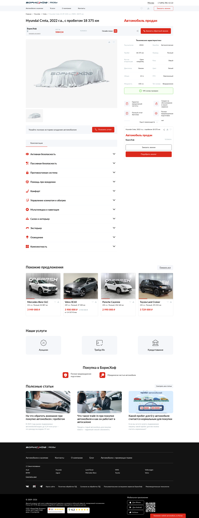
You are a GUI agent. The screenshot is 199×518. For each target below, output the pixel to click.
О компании (66, 8)
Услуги (52, 8)
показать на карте (34, 33)
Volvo (147, 473)
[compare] (148, 8)
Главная (28, 14)
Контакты (81, 8)
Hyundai (37, 14)
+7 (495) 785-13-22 (165, 3)
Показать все (165, 267)
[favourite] (141, 8)
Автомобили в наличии (34, 8)
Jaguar (58, 473)
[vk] (27, 487)
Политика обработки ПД (67, 486)
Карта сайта (50, 486)
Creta (45, 14)
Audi (27, 470)
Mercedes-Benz (90, 473)
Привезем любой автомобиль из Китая (168, 516)
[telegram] (41, 486)
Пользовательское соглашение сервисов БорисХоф (123, 486)
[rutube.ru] (34, 486)
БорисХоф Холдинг (38, 508)
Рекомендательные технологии (157, 486)
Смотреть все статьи (164, 386)
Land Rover (89, 470)
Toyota (117, 473)
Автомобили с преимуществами (116, 457)
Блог (91, 457)
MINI (117, 470)
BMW (28, 473)
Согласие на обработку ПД (90, 486)
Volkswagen (149, 470)
